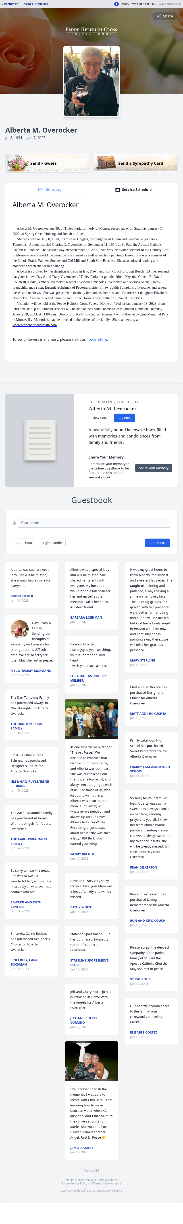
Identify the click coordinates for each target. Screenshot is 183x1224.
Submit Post (157, 543)
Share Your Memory (153, 468)
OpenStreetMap (96, 1190)
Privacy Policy (79, 1183)
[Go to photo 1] (89, 736)
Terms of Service (103, 1183)
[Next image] (113, 719)
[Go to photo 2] (91, 736)
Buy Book (124, 418)
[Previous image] (69, 719)
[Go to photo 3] (94, 736)
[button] (91, 719)
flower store (96, 339)
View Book (99, 418)
